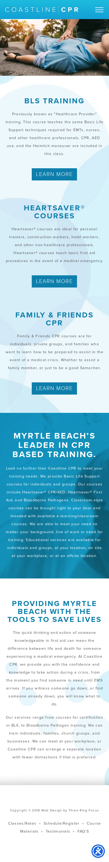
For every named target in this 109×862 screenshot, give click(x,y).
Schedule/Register (62, 823)
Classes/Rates (22, 823)
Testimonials (58, 831)
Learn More (54, 174)
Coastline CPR (41, 9)
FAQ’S (83, 831)
